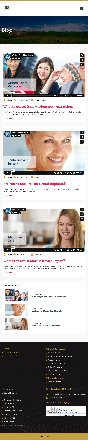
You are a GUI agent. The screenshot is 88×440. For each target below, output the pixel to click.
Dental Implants (11, 393)
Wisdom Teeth (10, 396)
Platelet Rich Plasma (13, 411)
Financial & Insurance (57, 371)
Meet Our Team (11, 356)
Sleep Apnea (9, 418)
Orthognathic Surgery (14, 400)
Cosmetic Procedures (13, 425)
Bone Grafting (10, 407)
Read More (7, 118)
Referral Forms (54, 382)
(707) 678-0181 (55, 398)
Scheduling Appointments (60, 356)
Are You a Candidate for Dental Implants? (34, 184)
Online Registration (56, 367)
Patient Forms (54, 360)
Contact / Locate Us (13, 352)
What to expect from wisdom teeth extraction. (38, 107)
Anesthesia (9, 421)
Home (6, 349)
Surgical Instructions (57, 363)
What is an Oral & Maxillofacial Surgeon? (34, 261)
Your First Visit (54, 353)
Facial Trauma (10, 404)
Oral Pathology (10, 414)
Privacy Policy (54, 374)
